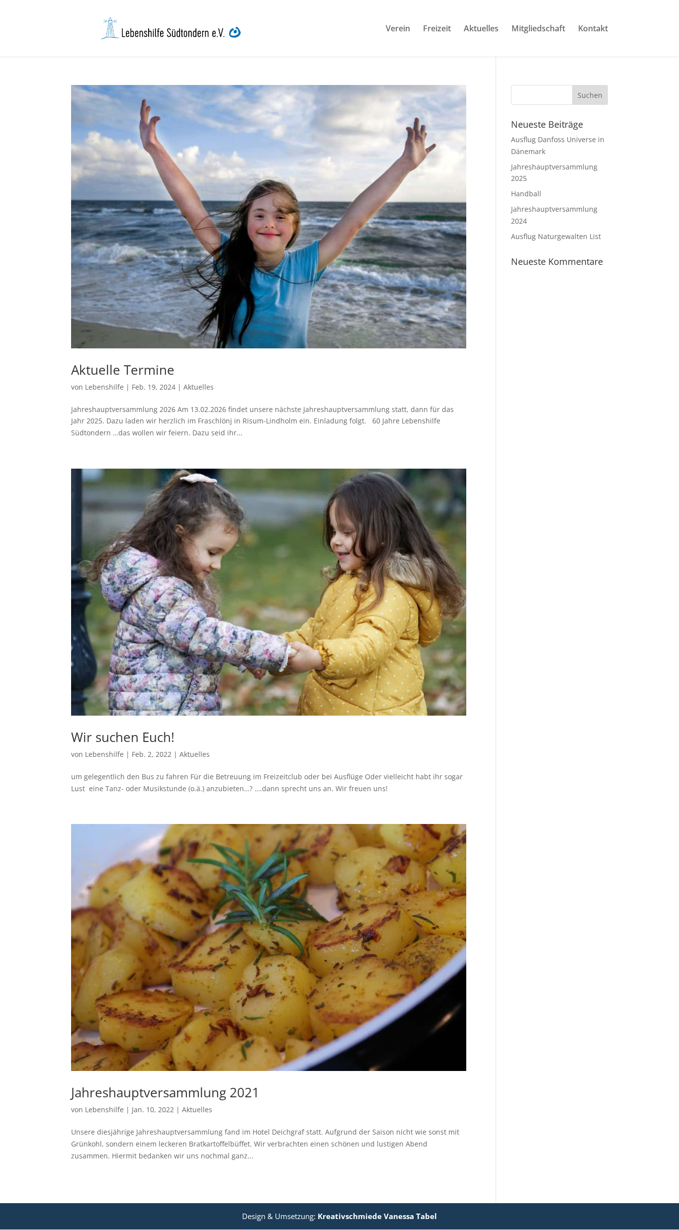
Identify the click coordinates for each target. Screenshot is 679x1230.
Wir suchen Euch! (122, 737)
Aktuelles (481, 29)
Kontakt (593, 29)
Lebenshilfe (104, 387)
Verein (398, 29)
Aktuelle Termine (122, 370)
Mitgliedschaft (538, 29)
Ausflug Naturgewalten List (556, 236)
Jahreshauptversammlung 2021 (165, 1092)
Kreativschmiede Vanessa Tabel (377, 1216)
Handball (526, 193)
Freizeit (437, 29)
